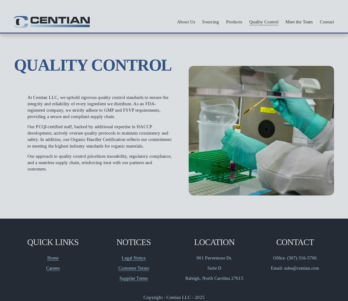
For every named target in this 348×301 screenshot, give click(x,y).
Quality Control (264, 21)
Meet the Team (299, 21)
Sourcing (210, 21)
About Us (186, 21)
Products (234, 21)
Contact (327, 21)
